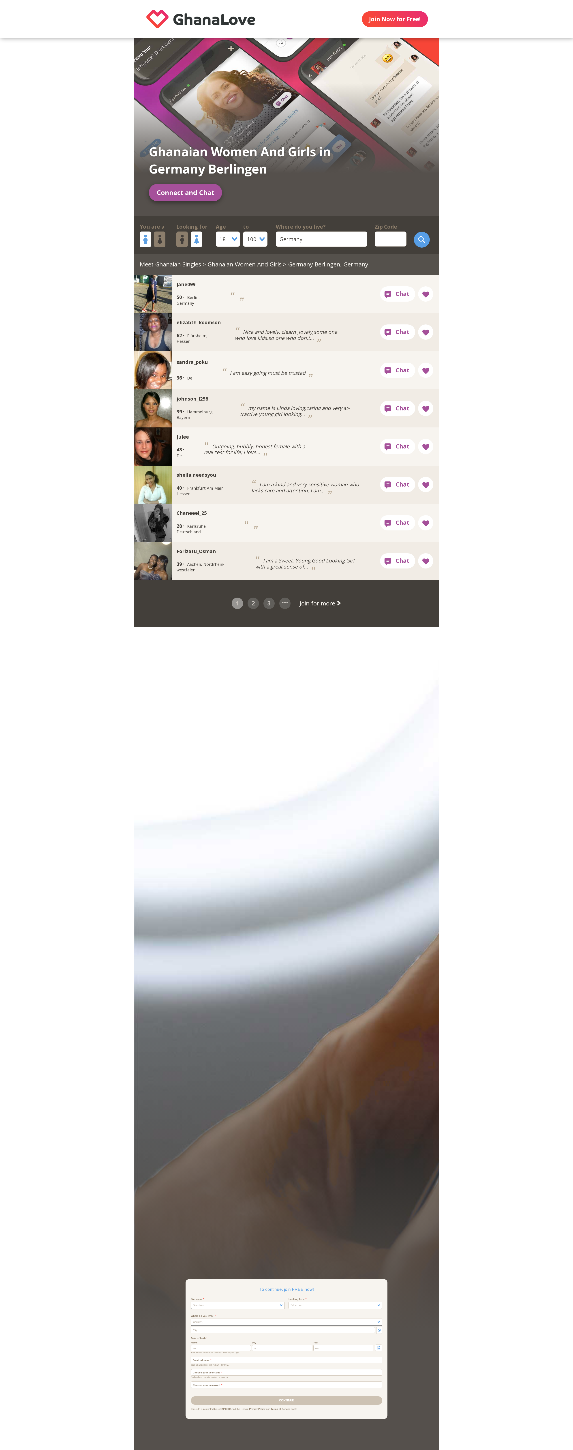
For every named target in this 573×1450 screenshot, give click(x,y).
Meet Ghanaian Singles (170, 264)
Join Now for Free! (395, 19)
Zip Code (386, 226)
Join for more (318, 603)
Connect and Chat (185, 192)
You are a (152, 226)
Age (221, 226)
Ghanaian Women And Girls (244, 264)
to (246, 226)
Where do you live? (301, 226)
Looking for (191, 226)
